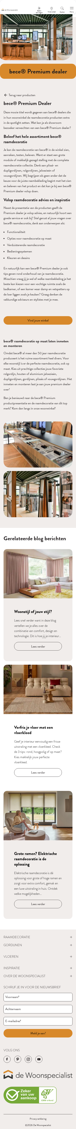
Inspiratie (12, 968)
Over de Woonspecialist (24, 976)
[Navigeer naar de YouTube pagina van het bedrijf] (38, 1059)
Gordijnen (13, 945)
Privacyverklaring (38, 1119)
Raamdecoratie (17, 937)
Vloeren (11, 956)
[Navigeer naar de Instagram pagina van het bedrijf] (28, 1059)
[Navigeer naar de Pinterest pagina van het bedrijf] (17, 1059)
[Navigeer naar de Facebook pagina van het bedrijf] (7, 1059)
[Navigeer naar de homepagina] (10, 10)
